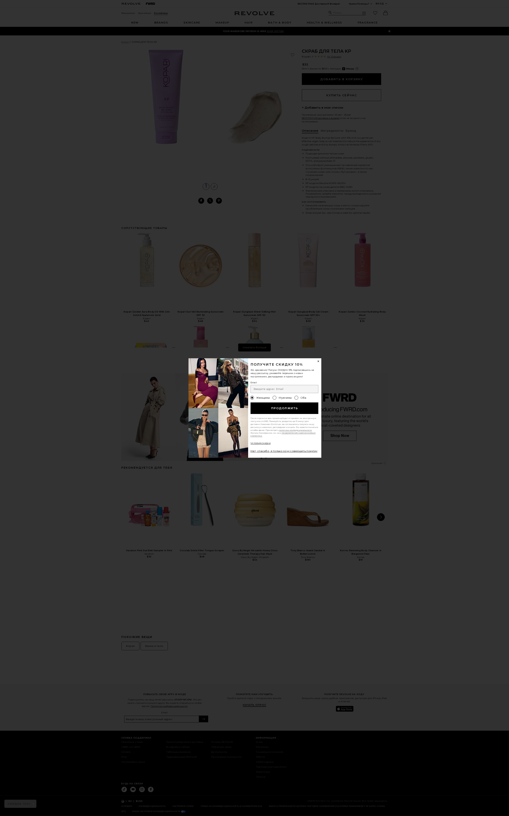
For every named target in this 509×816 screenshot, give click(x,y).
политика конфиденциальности (295, 430)
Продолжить (284, 408)
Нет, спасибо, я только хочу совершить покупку (284, 451)
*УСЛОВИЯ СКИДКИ (261, 443)
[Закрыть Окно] (319, 361)
